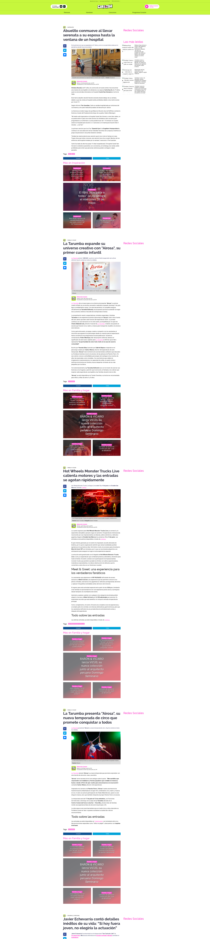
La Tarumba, (101, 324)
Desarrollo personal (74, 915)
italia (70, 154)
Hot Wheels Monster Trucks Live (76, 623)
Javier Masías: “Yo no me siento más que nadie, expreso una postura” (77, 448)
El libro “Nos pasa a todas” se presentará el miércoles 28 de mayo (91, 198)
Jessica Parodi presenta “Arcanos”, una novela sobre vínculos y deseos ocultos (77, 174)
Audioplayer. (75, 937)
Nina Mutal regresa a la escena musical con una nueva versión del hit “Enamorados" (77, 221)
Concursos (112, 12)
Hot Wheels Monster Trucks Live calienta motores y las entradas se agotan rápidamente (77, 401)
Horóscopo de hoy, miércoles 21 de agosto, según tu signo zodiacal (141, 71)
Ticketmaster (98, 821)
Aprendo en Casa (94, 1)
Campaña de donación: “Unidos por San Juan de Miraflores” (107, 449)
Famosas (67, 12)
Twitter (107, 158)
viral (73, 154)
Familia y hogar (72, 240)
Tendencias (106, 218)
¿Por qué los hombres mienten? (106, 221)
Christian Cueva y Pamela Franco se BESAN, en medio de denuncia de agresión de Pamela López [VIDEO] (140, 63)
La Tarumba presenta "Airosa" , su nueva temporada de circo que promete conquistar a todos (106, 401)
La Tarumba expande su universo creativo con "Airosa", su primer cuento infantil (77, 644)
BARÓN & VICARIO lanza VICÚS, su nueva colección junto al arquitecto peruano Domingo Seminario (92, 425)
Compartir (78, 158)
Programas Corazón (139, 12)
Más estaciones (115, 1)
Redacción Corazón (82, 81)
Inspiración (71, 27)
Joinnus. (84, 487)
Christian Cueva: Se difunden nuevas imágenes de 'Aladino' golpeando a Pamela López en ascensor (140, 80)
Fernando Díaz (75, 935)
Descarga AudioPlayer (105, 1)
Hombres (89, 12)
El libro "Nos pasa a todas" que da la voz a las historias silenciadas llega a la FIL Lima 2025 (106, 174)
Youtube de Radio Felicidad (104, 935)
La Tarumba (74, 258)
